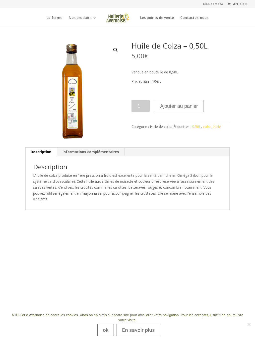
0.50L (196, 126)
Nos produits (80, 18)
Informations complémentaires (91, 151)
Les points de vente (157, 18)
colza (207, 126)
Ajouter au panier (179, 106)
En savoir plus (138, 330)
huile (217, 126)
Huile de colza (161, 126)
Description (41, 151)
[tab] (41, 152)
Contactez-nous (194, 18)
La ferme (54, 18)
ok (106, 330)
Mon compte (213, 4)
